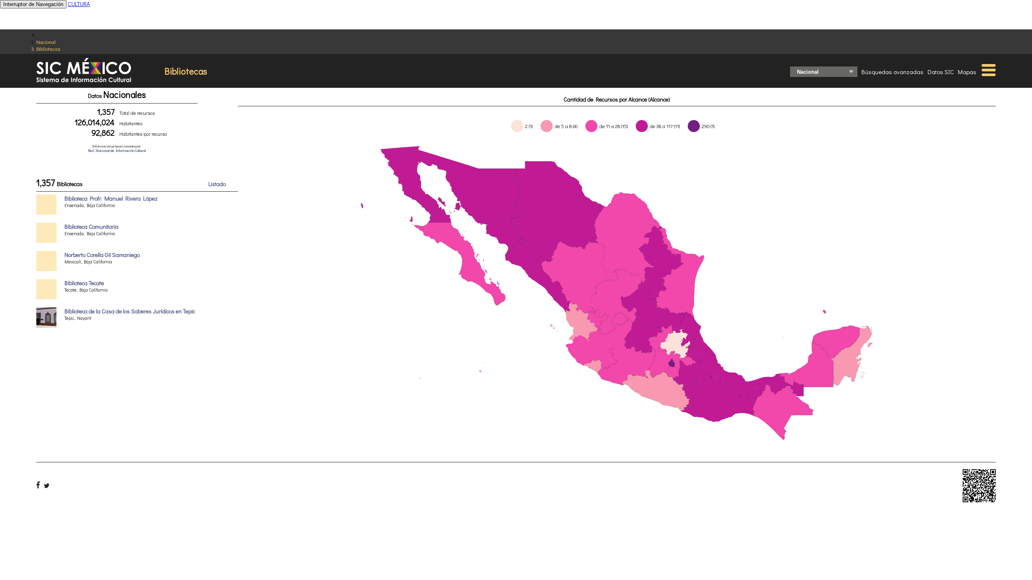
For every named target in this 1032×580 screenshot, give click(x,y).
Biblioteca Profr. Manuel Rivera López (111, 198)
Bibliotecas (48, 48)
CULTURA (79, 4)
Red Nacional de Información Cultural (117, 150)
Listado (217, 184)
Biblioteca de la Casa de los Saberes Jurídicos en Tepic (129, 311)
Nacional (46, 41)
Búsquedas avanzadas (892, 72)
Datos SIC (941, 72)
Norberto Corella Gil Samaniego (102, 255)
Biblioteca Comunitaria (91, 226)
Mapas (967, 72)
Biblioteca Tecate (84, 283)
